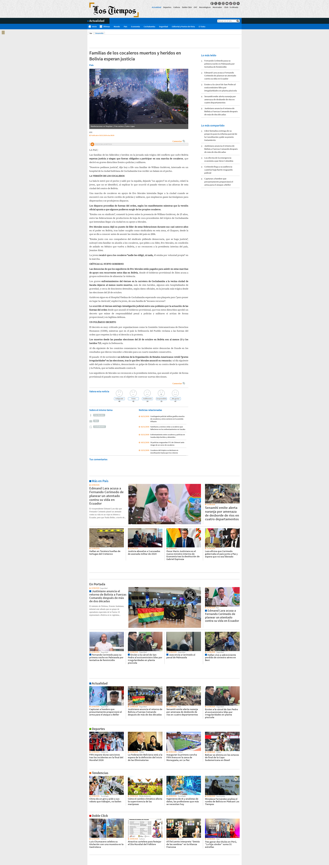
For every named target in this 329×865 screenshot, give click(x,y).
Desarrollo (99, 33)
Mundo (117, 26)
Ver (92, 33)
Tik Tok (230, 3)
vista (89, 588)
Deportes (167, 7)
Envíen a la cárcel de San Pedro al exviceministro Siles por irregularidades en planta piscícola (220, 87)
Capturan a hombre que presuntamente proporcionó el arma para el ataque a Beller (218, 181)
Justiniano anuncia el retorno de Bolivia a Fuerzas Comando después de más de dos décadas (221, 111)
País (125, 26)
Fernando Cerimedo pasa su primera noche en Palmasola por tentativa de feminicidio (219, 63)
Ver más (90, 485)
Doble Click (187, 7)
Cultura (176, 7)
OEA (96, 421)
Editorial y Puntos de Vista (183, 26)
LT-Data (202, 26)
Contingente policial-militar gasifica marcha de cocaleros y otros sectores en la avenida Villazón (167, 419)
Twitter (215, 3)
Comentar (177, 141)
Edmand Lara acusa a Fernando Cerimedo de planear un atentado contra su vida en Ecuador (220, 75)
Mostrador (217, 7)
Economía (135, 26)
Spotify (238, 3)
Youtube (227, 3)
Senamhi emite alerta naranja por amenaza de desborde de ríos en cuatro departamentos (220, 99)
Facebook (212, 3)
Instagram (223, 3)
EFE (90, 132)
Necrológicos (205, 7)
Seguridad (163, 26)
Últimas (106, 26)
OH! (195, 7)
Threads (234, 3)
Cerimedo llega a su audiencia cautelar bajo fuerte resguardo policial (218, 169)
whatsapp (219, 3)
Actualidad (156, 7)
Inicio (94, 26)
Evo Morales (99, 415)
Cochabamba (149, 26)
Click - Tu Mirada (231, 7)
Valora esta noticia (99, 391)
